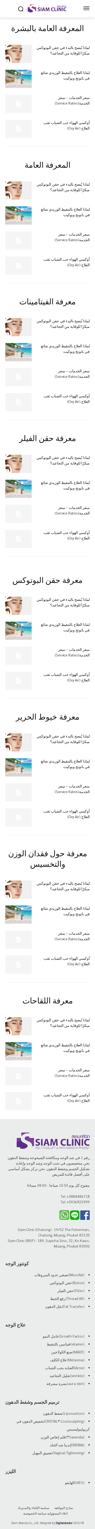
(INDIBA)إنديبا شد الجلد (67, 1444)
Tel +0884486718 (75, 1196)
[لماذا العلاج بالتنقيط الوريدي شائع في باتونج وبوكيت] (18, 79)
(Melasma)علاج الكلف (67, 1359)
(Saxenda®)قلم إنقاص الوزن (62, 1436)
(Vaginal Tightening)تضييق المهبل (58, 1452)
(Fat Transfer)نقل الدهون (64, 1306)
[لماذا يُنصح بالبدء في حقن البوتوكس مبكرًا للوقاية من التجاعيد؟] (18, 54)
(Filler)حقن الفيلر (70, 1290)
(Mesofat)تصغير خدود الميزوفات (59, 1274)
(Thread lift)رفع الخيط (67, 1298)
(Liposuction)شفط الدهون (63, 1413)
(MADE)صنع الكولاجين (67, 1351)
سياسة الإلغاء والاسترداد (33, 1508)
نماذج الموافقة (63, 1508)
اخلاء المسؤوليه (57, 1513)
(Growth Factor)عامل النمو (63, 1336)
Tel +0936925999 (75, 1201)
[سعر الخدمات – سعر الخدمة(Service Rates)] (18, 104)
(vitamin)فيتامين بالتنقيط (65, 1344)
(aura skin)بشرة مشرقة (65, 1383)
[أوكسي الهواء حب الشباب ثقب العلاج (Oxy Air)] (18, 129)
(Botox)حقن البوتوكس (67, 1282)
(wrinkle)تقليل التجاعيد (67, 1375)
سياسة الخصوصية (34, 1513)
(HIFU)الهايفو (74, 1482)
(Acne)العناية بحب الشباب (64, 1367)
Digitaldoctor (64, 1523)
